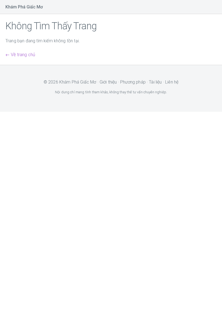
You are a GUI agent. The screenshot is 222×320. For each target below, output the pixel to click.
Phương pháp (133, 82)
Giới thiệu (108, 82)
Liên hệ (171, 82)
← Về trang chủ (20, 54)
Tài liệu (155, 82)
